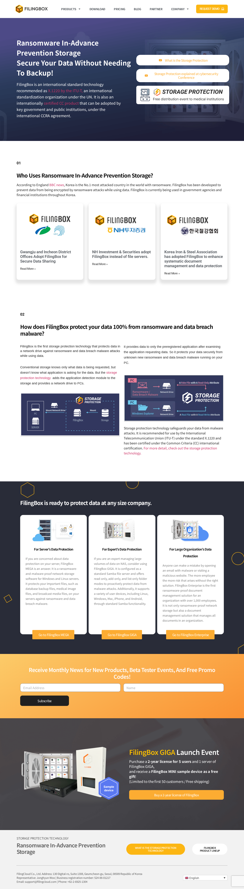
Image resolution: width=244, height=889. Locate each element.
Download (97, 9)
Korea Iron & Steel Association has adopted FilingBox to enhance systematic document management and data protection (193, 259)
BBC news (56, 184)
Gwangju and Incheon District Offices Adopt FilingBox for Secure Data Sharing (45, 256)
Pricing (119, 9)
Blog (137, 9)
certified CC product (61, 103)
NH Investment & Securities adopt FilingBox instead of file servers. (121, 254)
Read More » (28, 268)
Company (178, 9)
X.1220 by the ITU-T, (65, 90)
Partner (156, 9)
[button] (205, 877)
